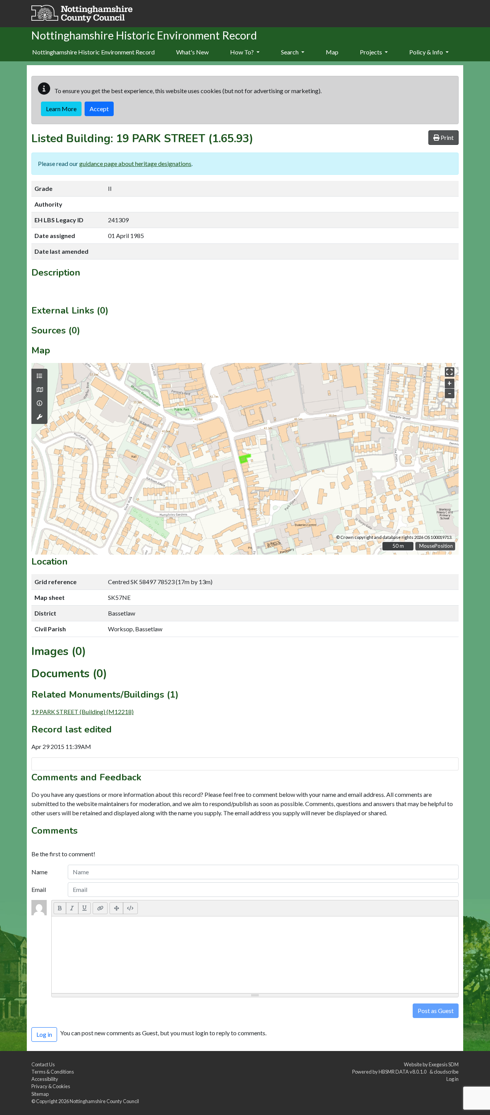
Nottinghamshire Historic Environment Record (93, 52)
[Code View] (130, 908)
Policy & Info (426, 52)
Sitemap (40, 1094)
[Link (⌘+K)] (100, 908)
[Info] (39, 403)
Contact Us (43, 1064)
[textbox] (255, 954)
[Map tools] (39, 417)
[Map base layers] (39, 390)
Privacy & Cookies (50, 1086)
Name (39, 871)
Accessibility (44, 1079)
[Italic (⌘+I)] (72, 908)
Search (290, 52)
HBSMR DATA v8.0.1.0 (403, 1072)
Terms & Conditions (52, 1072)
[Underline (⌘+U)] (84, 908)
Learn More (61, 108)
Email (38, 889)
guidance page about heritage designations (135, 163)
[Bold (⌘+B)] (60, 908)
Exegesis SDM (444, 1064)
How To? (242, 52)
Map (332, 52)
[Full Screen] (116, 908)
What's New (192, 52)
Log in (452, 1079)
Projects (371, 52)
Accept (99, 108)
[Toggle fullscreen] (449, 372)
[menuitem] (192, 52)
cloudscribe (446, 1072)
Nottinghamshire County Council (104, 1101)
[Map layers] (39, 376)
